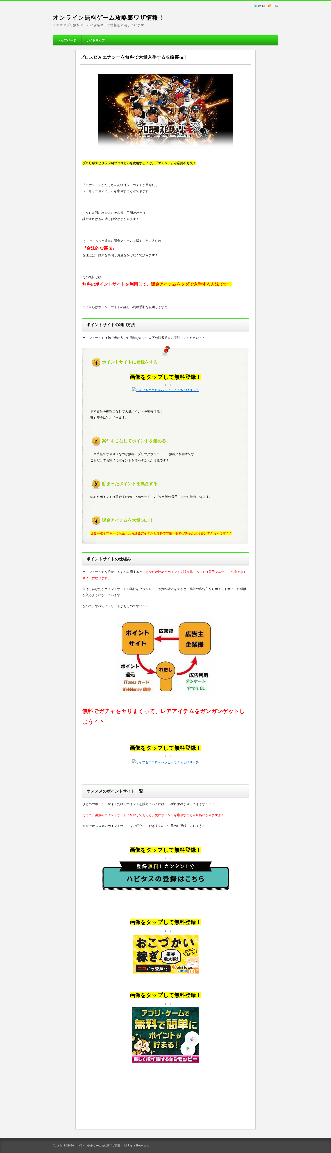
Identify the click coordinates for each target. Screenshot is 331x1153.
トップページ (67, 40)
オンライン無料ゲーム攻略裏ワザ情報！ (108, 17)
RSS (275, 5)
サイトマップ (95, 40)
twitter (261, 5)
